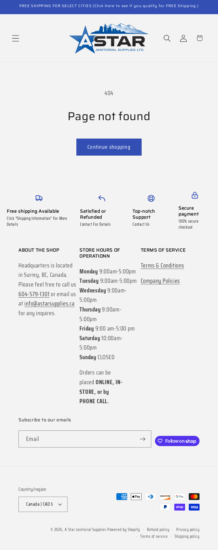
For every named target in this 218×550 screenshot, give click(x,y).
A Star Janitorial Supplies (86, 529)
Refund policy (158, 529)
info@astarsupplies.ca (49, 303)
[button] (15, 38)
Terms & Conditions (162, 265)
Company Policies (160, 280)
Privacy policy (188, 529)
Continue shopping (109, 147)
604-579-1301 (33, 294)
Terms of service (154, 536)
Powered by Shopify (123, 529)
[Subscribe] (143, 439)
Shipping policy (187, 536)
